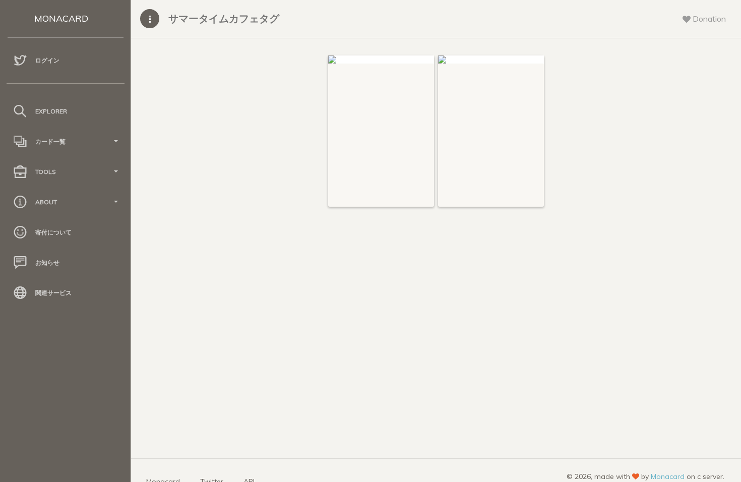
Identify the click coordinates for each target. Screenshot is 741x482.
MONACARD (61, 18)
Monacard (668, 476)
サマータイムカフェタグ (223, 18)
